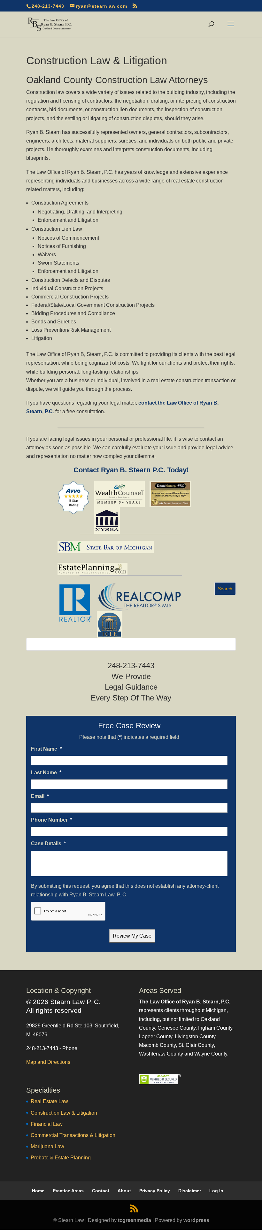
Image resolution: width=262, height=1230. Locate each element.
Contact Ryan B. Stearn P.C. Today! (131, 470)
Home (38, 1190)
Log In (216, 1190)
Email (40, 796)
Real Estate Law (49, 1101)
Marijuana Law (47, 1146)
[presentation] (68, 911)
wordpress (196, 1220)
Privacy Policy (154, 1190)
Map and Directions (48, 1062)
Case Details (48, 843)
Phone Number (51, 820)
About (124, 1190)
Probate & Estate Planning (61, 1157)
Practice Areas (68, 1190)
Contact (100, 1190)
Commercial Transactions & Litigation (73, 1135)
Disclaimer (189, 1190)
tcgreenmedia (134, 1220)
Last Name (46, 772)
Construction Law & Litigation (64, 1113)
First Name (46, 749)
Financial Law (47, 1124)
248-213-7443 (48, 6)
